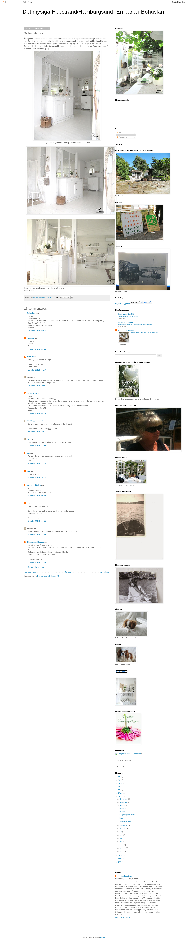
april (121, 842)
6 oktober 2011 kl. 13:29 (37, 535)
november (124, 802)
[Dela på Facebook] (69, 297)
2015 (120, 783)
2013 (120, 790)
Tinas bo (30, 357)
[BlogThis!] (64, 297)
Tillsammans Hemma (35, 542)
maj (121, 838)
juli (121, 832)
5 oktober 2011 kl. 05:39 (37, 496)
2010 (120, 855)
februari (123, 848)
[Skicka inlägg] (57, 297)
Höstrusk (122, 808)
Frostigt (122, 818)
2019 (120, 777)
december (124, 799)
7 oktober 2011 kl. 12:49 (37, 562)
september (124, 825)
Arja (28, 471)
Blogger (103, 937)
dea (28, 453)
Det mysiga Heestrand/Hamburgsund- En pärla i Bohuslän (93, 12)
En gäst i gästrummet (127, 815)
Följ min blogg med (122, 304)
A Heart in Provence (126, 330)
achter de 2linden (34, 485)
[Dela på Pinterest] (71, 297)
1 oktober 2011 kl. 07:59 (37, 370)
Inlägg (121, 133)
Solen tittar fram (125, 821)
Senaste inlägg (30, 572)
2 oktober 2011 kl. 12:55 (37, 432)
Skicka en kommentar (36, 567)
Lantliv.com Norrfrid (126, 314)
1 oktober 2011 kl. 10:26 (37, 386)
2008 (120, 862)
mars (122, 845)
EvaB (29, 439)
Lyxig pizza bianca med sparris (128, 316)
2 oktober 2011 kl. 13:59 (37, 445)
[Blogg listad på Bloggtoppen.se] (128, 754)
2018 (120, 780)
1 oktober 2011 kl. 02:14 (37, 331)
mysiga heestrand (125, 876)
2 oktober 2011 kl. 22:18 (37, 464)
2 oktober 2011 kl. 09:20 (37, 413)
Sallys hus (31, 313)
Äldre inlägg (104, 572)
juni (121, 835)
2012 (120, 793)
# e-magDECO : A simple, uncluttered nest (144, 332)
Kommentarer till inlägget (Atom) (49, 576)
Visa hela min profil (122, 918)
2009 (120, 859)
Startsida (68, 572)
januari (122, 851)
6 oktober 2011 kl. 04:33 (37, 521)
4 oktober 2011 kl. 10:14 (37, 477)
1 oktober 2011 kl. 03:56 (37, 349)
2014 (120, 787)
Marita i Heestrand (125, 322)
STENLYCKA (32, 393)
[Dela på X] (66, 297)
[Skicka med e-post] (61, 297)
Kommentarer (123, 137)
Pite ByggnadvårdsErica (36, 421)
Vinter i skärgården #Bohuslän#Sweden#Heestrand (135, 324)
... (27, 503)
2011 (120, 796)
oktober (123, 806)
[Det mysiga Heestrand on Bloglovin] (141, 304)
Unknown (30, 338)
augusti (123, 829)
